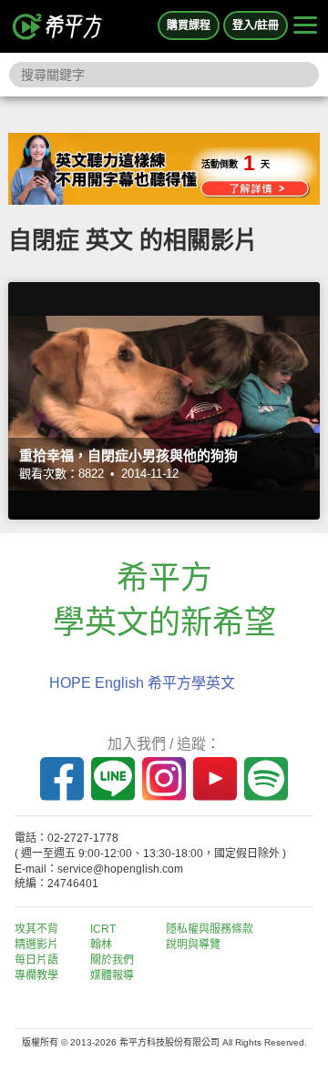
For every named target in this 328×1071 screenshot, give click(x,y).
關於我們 (112, 960)
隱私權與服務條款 (209, 929)
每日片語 (36, 960)
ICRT (103, 929)
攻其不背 (36, 929)
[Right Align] (305, 26)
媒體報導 (112, 975)
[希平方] (58, 26)
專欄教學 (36, 975)
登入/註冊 (255, 25)
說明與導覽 (193, 944)
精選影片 (36, 944)
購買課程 (188, 25)
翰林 (101, 944)
